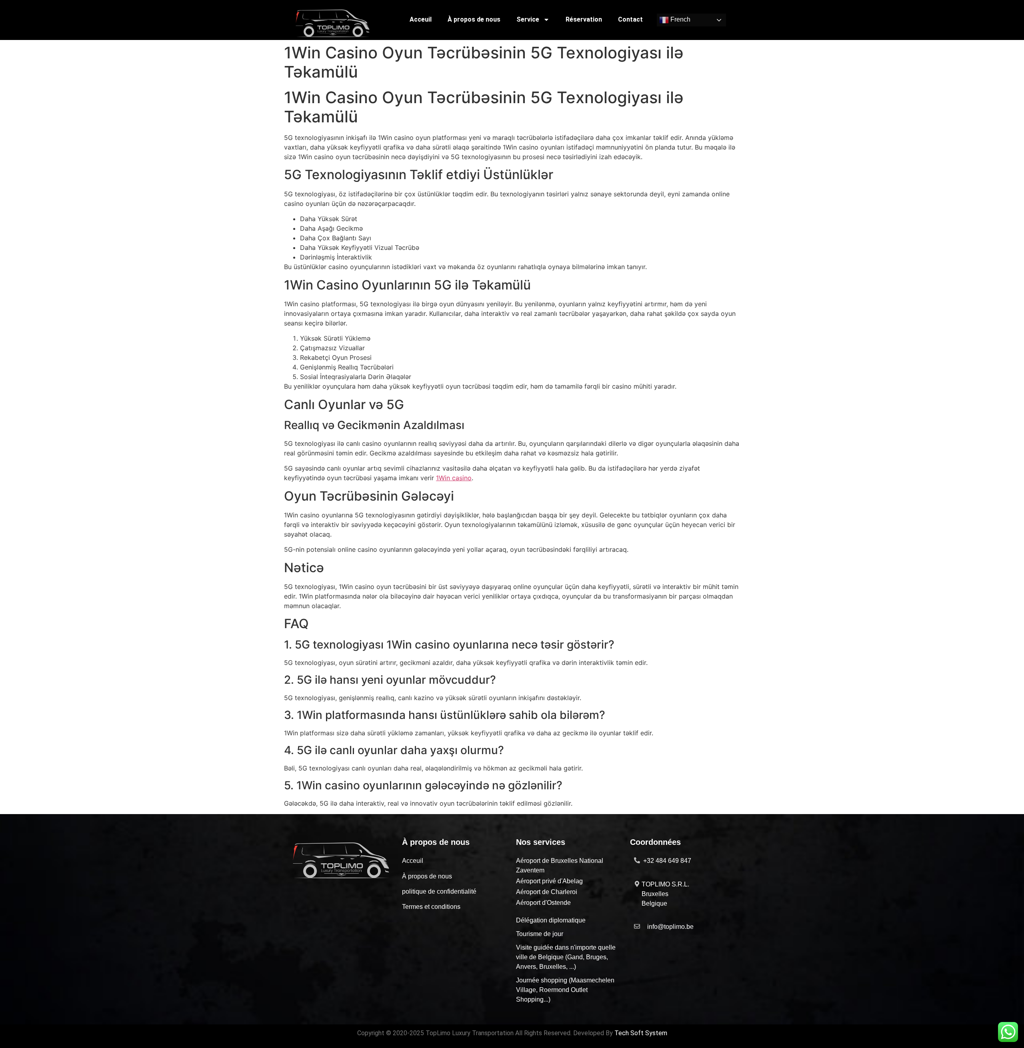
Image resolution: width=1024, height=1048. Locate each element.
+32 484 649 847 (667, 860)
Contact (630, 19)
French (679, 19)
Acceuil (421, 19)
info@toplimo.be (670, 926)
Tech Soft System (640, 1033)
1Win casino (454, 478)
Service (527, 19)
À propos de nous (474, 19)
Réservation (584, 19)
